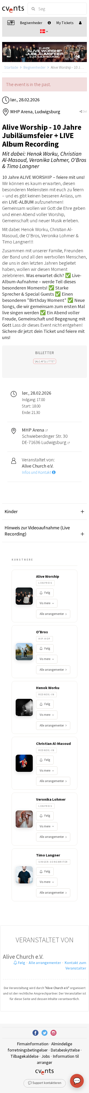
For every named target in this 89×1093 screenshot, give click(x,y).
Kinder (11, 511)
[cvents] (12, 9)
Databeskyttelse (65, 1050)
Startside (11, 67)
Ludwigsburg (54, 442)
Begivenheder (34, 67)
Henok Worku (47, 687)
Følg (47, 593)
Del (84, 111)
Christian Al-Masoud (53, 743)
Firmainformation (32, 1044)
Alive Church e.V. (23, 956)
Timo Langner (48, 855)
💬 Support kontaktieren (44, 1083)
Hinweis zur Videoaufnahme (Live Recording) (37, 531)
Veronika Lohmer (51, 799)
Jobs (45, 1056)
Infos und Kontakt (37, 472)
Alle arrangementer (52, 614)
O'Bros (42, 631)
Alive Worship (47, 576)
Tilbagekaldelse (24, 1056)
